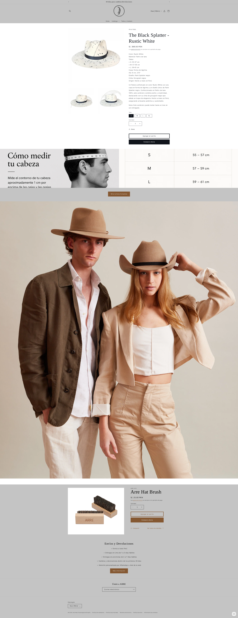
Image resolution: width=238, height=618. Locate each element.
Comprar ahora (149, 142)
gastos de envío (135, 49)
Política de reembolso (98, 612)
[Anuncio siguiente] (169, 2)
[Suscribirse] (134, 589)
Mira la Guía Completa (119, 194)
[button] (70, 11)
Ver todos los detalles (154, 528)
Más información (119, 571)
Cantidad (131, 120)
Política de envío (137, 612)
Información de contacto (151, 612)
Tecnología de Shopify (84, 612)
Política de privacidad (112, 612)
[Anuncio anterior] (68, 2)
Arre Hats (75, 612)
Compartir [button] (136, 528)
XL (149, 116)
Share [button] (133, 129)
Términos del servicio (126, 612)
